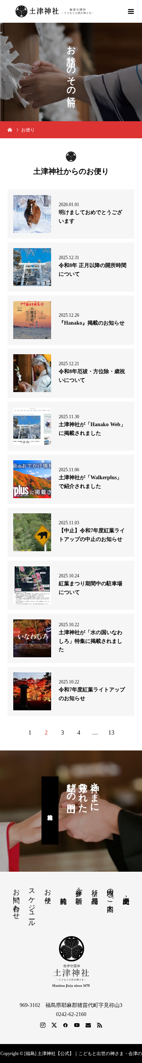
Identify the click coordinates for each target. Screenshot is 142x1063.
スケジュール (32, 903)
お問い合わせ (16, 900)
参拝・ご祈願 (79, 889)
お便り (47, 892)
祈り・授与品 (94, 889)
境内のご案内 (110, 892)
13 (111, 732)
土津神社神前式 (50, 811)
